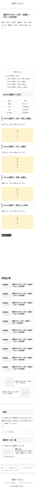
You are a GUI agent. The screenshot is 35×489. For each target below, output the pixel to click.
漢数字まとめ (7, 235)
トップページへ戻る (9, 483)
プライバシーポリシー (26, 483)
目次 (14, 72)
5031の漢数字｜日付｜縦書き (17, 81)
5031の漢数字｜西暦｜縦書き (17, 84)
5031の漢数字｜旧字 (12, 76)
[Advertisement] (17, 49)
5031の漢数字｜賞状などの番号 (17, 87)
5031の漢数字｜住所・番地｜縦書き (19, 78)
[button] (31, 432)
